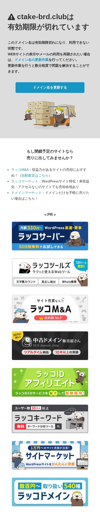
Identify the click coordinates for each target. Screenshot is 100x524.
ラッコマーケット (24, 181)
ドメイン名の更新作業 (32, 60)
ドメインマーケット (26, 193)
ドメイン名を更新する (50, 87)
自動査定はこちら (35, 175)
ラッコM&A (20, 170)
